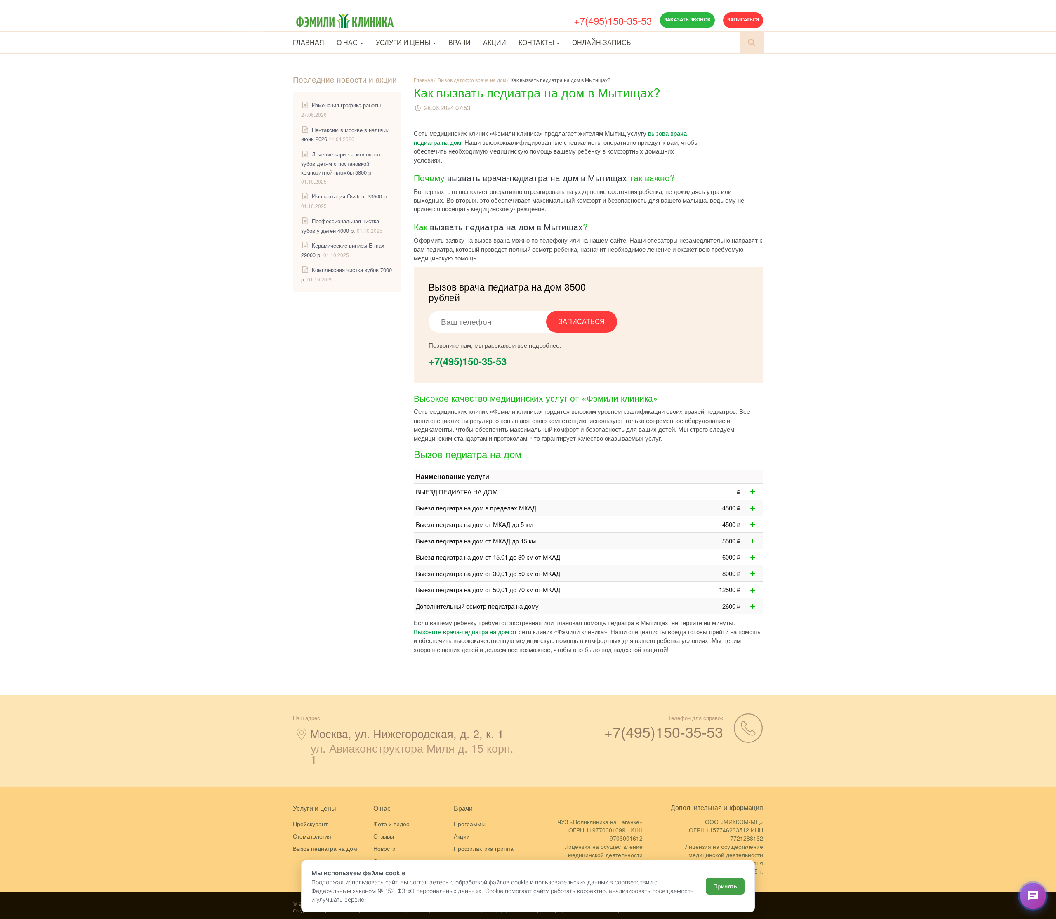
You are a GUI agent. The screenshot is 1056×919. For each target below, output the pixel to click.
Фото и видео (391, 824)
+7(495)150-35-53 (613, 20)
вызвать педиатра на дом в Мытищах (506, 226)
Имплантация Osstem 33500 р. (350, 196)
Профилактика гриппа (484, 848)
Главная (308, 42)
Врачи (459, 42)
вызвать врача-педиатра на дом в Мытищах (537, 177)
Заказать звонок (687, 20)
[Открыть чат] (1033, 896)
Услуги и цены (404, 42)
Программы (470, 824)
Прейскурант (310, 824)
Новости (384, 848)
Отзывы (383, 836)
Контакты (537, 42)
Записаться (743, 20)
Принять (725, 886)
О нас (348, 42)
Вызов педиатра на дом (325, 848)
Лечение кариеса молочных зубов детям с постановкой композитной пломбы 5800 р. (341, 163)
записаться (582, 321)
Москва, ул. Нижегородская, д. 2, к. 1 (407, 733)
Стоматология (312, 836)
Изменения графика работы (346, 105)
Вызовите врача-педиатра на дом (461, 631)
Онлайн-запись (601, 42)
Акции (494, 42)
